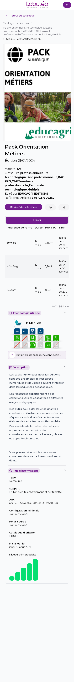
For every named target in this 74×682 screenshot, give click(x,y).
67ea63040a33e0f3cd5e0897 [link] (23, 39)
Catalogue (9, 23)
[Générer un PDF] (50, 207)
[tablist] (37, 220)
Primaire (25, 23)
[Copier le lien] (64, 207)
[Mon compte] (67, 5)
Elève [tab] (37, 220)
